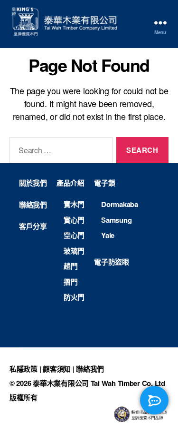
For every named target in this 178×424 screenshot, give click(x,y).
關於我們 (33, 182)
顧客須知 (57, 369)
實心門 (74, 220)
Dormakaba (119, 204)
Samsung (116, 220)
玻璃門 (74, 251)
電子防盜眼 (111, 261)
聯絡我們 (33, 204)
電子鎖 (104, 182)
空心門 (74, 235)
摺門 (70, 281)
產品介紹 (70, 182)
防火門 (74, 297)
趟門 (70, 266)
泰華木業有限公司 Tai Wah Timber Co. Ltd (99, 383)
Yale (107, 235)
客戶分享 (33, 226)
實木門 (74, 204)
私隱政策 (23, 369)
